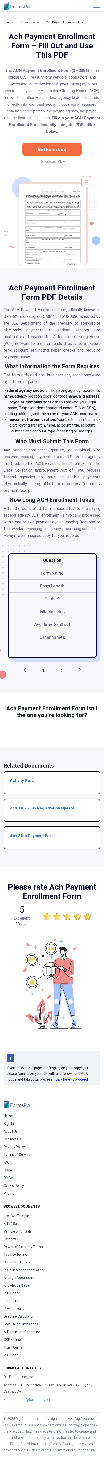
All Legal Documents (19, 1278)
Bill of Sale (12, 1223)
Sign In (9, 1124)
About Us (11, 1131)
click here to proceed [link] (72, 1079)
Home (8, 1116)
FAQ (7, 1162)
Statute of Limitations (21, 1324)
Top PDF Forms (15, 1254)
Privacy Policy (14, 1147)
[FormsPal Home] (17, 1104)
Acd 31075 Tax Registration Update (42, 808)
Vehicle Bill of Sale (18, 1231)
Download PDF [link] (52, 161)
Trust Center (14, 1347)
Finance (10, 22)
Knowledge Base (16, 1285)
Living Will (11, 1239)
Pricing (9, 1193)
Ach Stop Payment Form (32, 835)
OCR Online (12, 1340)
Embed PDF (12, 1301)
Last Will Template (18, 1216)
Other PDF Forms (17, 1262)
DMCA (8, 1178)
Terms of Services (18, 1155)
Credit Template (31, 22)
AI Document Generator (22, 1332)
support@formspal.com (32, 1400)
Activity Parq (22, 780)
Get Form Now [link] (52, 149)
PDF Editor (12, 1293)
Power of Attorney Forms (23, 1247)
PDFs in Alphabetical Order (24, 1270)
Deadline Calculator (19, 1316)
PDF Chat (11, 1355)
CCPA (8, 1170)
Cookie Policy (14, 1186)
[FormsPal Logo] (17, 5)
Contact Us (12, 1139)
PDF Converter (15, 1309)
